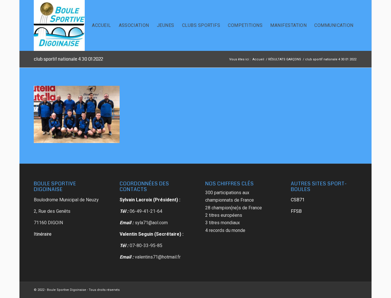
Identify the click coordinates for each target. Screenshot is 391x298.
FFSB (296, 211)
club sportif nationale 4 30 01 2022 (68, 59)
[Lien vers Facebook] (353, 289)
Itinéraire (43, 234)
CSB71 (298, 199)
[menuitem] (101, 25)
